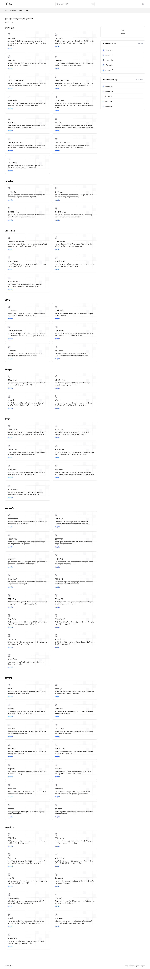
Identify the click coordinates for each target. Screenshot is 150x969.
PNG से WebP (60, 619)
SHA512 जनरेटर (60, 212)
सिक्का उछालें (59, 708)
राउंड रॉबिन (58, 769)
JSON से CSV (12, 449)
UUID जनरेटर (12, 163)
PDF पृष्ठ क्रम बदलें (14, 898)
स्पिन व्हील (11, 809)
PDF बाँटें (11, 918)
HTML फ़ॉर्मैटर (59, 311)
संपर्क (126, 966)
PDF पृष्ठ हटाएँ (59, 838)
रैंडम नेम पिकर (12, 748)
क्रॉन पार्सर (11, 60)
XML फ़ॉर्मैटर (59, 351)
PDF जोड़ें (11, 878)
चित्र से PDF (12, 858)
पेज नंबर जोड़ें (59, 878)
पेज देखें (10, 48)
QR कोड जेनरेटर (60, 100)
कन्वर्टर (7, 418)
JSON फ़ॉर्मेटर (59, 331)
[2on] (6, 4)
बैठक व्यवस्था (59, 789)
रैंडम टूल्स (8, 678)
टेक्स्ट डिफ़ (58, 122)
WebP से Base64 (14, 281)
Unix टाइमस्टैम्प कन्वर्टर (15, 142)
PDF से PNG (12, 599)
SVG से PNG (12, 639)
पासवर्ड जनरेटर (12, 100)
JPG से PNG (59, 559)
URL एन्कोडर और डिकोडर (63, 142)
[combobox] (74, 4)
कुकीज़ (137, 966)
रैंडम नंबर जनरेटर (60, 748)
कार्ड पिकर (11, 708)
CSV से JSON (12, 429)
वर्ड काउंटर (58, 400)
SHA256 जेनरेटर (13, 212)
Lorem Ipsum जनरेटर (15, 80)
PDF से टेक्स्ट (12, 469)
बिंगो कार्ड (10, 688)
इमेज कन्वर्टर (9, 508)
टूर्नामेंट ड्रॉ (58, 688)
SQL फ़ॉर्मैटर (12, 351)
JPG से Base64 (60, 241)
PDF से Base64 (13, 261)
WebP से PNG (13, 659)
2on (6, 22)
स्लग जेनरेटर (12, 400)
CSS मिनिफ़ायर (12, 311)
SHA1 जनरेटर (59, 192)
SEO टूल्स (8, 369)
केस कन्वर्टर (11, 38)
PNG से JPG (59, 599)
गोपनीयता (131, 966)
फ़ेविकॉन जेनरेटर (13, 519)
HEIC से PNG (12, 539)
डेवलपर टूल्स (9, 27)
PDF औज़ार (9, 827)
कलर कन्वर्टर (59, 38)
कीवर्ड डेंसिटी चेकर (60, 380)
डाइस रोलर (11, 728)
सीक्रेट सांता (12, 789)
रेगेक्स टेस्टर (11, 122)
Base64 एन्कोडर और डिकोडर (17, 241)
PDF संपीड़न (12, 838)
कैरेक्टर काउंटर (12, 380)
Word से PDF (12, 489)
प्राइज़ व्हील (11, 769)
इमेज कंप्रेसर (59, 539)
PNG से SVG (12, 619)
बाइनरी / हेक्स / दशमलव (62, 80)
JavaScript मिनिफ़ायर (15, 331)
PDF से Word (59, 449)
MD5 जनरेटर (12, 192)
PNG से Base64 (60, 261)
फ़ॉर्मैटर (7, 300)
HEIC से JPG (59, 519)
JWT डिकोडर (59, 60)
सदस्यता (143, 966)
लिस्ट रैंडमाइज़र (59, 728)
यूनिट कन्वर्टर (59, 469)
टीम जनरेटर (58, 809)
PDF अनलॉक (59, 918)
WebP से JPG (59, 639)
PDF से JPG (59, 579)
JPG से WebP (12, 579)
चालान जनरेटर (59, 858)
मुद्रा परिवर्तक (59, 429)
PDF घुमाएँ (58, 898)
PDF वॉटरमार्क (12, 938)
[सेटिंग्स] (143, 4)
